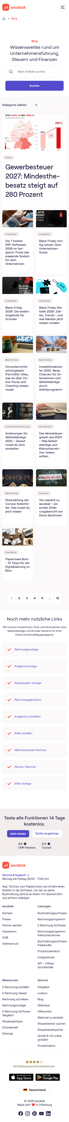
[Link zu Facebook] (20, 1113)
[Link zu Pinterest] (34, 1113)
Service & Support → (16, 875)
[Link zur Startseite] (14, 865)
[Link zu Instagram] (27, 1113)
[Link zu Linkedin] (48, 1113)
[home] (14, 7)
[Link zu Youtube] (41, 1113)
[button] (63, 7)
